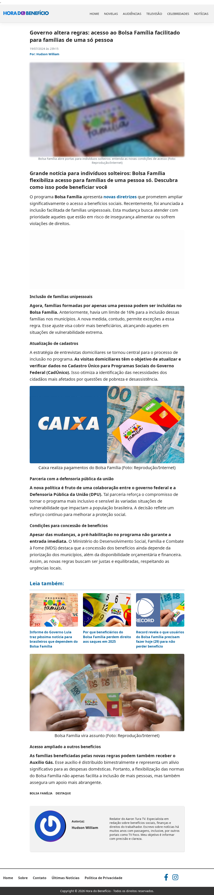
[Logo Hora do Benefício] (26, 14)
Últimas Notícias (65, 878)
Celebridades (178, 14)
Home (94, 14)
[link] (50, 826)
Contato (39, 878)
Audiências (132, 14)
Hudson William (47, 54)
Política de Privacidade (103, 878)
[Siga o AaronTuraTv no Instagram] (175, 877)
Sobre (23, 878)
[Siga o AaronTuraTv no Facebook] (166, 877)
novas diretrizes (120, 197)
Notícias (201, 14)
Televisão (154, 14)
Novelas (111, 14)
